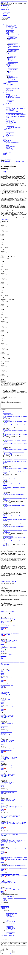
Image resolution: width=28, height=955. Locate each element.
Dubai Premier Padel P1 (11, 110)
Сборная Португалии (13, 81)
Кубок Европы (9, 98)
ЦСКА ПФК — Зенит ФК (6, 765)
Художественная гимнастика (12, 142)
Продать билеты (6, 13)
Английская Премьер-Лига (14, 46)
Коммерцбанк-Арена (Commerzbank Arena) (10, 619)
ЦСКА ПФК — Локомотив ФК (7, 715)
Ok (13, 951)
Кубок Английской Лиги (13, 49)
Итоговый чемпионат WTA (12, 120)
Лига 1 (9, 65)
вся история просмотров (13, 902)
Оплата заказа (6, 11)
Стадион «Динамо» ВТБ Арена (7, 783)
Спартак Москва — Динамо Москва (9, 757)
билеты (2, 622)
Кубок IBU (8, 134)
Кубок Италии (11, 55)
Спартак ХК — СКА (5, 699)
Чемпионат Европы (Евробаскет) (13, 97)
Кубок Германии (12, 60)
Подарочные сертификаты (11, 913)
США (7, 70)
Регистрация (8, 915)
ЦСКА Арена (4, 671)
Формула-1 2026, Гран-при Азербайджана (10, 633)
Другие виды (6, 141)
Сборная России (12, 38)
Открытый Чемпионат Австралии (13, 127)
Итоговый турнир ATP (11, 122)
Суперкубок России (12, 37)
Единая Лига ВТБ (10, 100)
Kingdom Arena (4, 648)
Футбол (5, 24)
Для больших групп (10, 932)
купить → (3, 21)
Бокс (4, 137)
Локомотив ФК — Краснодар (7, 740)
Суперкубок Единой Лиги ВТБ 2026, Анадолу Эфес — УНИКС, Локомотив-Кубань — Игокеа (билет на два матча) (14, 832)
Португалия (8, 78)
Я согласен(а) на (13, 953)
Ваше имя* (3, 398)
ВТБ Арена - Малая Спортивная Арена (9, 807)
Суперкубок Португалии (13, 79)
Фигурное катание (7, 140)
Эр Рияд (2, 650)
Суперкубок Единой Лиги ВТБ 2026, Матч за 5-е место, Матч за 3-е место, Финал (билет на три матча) (13, 841)
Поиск (7, 924)
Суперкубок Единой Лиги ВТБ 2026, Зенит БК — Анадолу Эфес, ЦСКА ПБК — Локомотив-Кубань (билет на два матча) (14, 823)
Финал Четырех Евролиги (11, 95)
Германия (8, 58)
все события (6, 475)
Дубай (2, 665)
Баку (1, 635)
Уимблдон (8, 107)
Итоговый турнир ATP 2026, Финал (8, 654)
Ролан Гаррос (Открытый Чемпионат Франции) (16, 105)
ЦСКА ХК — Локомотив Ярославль (9, 706)
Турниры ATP (9, 121)
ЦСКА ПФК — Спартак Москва (8, 774)
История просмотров (10, 916)
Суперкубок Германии (13, 62)
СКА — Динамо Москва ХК (7, 692)
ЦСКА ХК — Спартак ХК (6, 670)
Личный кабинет (9, 914)
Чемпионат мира (9, 87)
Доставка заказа (6, 12)
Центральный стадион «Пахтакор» (8, 882)
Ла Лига (10, 40)
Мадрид (2, 891)
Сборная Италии (12, 57)
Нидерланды (8, 75)
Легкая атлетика (9, 148)
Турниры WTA (9, 119)
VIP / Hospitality (9, 933)
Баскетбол (5, 92)
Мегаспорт (3, 686)
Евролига (8, 94)
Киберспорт (8, 152)
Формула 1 (5, 136)
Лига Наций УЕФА (10, 30)
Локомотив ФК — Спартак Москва (8, 748)
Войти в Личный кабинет (6, 17)
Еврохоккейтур (9, 85)
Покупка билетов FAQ (11, 928)
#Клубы (5, 153)
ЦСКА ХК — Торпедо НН (6, 677)
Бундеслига (10, 59)
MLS (9, 72)
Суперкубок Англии (12, 50)
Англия (7, 45)
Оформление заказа (10, 927)
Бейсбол (7, 145)
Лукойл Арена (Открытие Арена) (8, 758)
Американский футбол (11, 143)
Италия (7, 52)
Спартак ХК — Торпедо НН (7, 685)
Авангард (5, 480)
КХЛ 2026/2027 (9, 84)
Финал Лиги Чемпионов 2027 (7, 888)
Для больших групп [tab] (7, 172)
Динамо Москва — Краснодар (7, 782)
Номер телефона (4, 401)
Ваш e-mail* (3, 399)
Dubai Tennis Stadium (5, 664)
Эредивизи (10, 76)
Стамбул (2, 628)
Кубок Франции (11, 66)
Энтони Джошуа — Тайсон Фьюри (8, 647)
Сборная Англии (12, 51)
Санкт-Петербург (4, 694)
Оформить (3, 380)
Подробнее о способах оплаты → (8, 611)
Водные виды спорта (10, 146)
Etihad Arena (3, 851)
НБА (7, 102)
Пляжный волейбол (10, 149)
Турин (2, 657)
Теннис (4, 104)
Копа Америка (11, 71)
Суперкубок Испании (13, 43)
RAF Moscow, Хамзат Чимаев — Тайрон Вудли (11, 806)
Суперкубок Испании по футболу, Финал (10, 874)
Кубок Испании (11, 41)
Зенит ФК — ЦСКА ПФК (6, 732)
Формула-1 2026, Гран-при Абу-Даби (9, 640)
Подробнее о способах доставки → (8, 581)
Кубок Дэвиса (9, 124)
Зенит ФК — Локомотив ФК (7, 723)
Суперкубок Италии (12, 56)
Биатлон (5, 129)
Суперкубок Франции (13, 68)
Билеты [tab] (4, 171)
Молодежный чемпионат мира (12, 88)
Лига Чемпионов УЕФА (11, 25)
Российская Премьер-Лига (14, 34)
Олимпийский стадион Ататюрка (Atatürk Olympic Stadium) (14, 859)
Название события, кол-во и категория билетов (11, 402)
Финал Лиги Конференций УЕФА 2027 (9, 625)
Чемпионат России (10, 135)
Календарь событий (10, 923)
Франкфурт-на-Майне (5, 621)
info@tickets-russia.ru (5, 9)
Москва (2, 673)
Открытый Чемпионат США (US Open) (14, 111)
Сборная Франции (12, 69)
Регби (7, 151)
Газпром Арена (4, 724)
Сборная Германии (12, 63)
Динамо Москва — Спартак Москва (9, 791)
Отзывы (5, 15)
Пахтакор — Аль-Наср (6, 881)
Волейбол (8, 147)
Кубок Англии (11, 47)
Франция (8, 64)
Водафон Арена (4, 627)
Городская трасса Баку (5, 634)
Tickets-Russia (4, 904)
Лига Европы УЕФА (10, 26)
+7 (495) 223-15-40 (5, 5)
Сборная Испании (12, 44)
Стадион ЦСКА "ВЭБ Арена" (7, 716)
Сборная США (11, 73)
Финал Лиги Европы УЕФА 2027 (8, 618)
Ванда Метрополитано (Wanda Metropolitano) (10, 889)
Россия (7, 33)
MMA (4, 139)
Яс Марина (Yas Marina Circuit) (7, 641)
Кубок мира (8, 133)
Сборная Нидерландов (13, 77)
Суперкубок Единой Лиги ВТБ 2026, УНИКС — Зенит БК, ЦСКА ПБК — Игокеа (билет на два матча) (14, 814)
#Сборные (5, 154)
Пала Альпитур (4, 656)
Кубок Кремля (9, 123)
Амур (4, 417)
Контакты (3, 908)
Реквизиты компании (10, 921)
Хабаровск (7, 161)
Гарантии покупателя (10, 911)
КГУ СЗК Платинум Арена (17, 161)
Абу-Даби (3, 642)
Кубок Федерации (10, 126)
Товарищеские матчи (10, 32)
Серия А (10, 53)
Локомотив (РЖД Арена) (6, 741)
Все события (8, 82)
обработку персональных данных (17, 953)
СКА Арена (3, 693)
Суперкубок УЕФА (10, 28)
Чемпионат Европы (10, 31)
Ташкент (2, 883)
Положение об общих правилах (8, 935)
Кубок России (11, 36)
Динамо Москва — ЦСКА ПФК (8, 799)
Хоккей (4, 83)
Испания (8, 39)
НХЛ (7, 89)
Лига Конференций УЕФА (12, 27)
